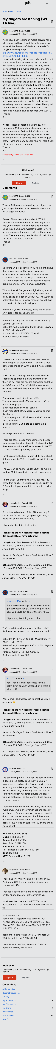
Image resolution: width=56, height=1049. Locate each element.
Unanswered (28, 1015)
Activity (5, 996)
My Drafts (28, 1008)
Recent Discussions (11, 993)
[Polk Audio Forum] (28, 3)
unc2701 (11, 678)
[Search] (47, 3)
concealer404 (14, 601)
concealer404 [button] (15, 503)
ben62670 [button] (14, 31)
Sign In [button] (19, 183)
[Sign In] (52, 3)
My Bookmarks (28, 1000)
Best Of (5, 1019)
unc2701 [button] (13, 259)
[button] (52, 21)
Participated (7, 1012)
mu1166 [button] (13, 768)
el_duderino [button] (14, 350)
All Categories (8, 989)
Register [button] (36, 183)
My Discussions (9, 1004)
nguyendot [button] (14, 870)
